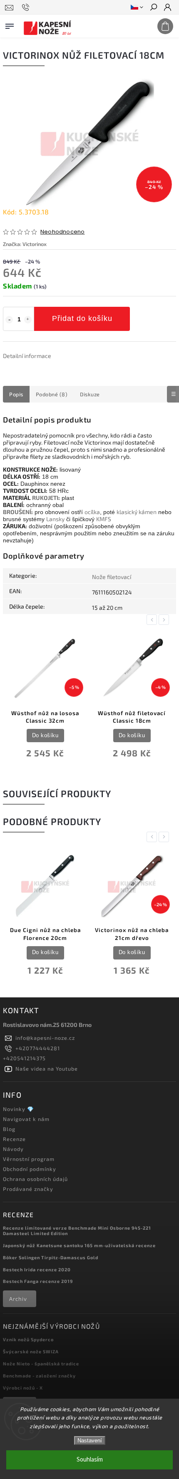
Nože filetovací (111, 576)
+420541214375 (24, 1058)
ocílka (92, 511)
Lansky (55, 518)
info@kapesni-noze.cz (45, 1037)
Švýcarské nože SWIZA (31, 1351)
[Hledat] (153, 8)
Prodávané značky (28, 1189)
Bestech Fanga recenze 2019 (38, 1281)
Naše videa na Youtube (46, 1068)
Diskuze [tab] (90, 394)
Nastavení (89, 1440)
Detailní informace (27, 355)
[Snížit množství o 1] (9, 319)
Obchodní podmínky (29, 1169)
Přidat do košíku (82, 318)
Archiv (18, 1298)
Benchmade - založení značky (39, 1375)
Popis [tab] (16, 394)
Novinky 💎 (18, 1109)
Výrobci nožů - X (23, 1387)
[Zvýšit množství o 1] (28, 319)
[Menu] (9, 24)
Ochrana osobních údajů (35, 1179)
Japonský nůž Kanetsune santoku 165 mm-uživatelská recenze (79, 1245)
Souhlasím (90, 1459)
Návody (13, 1149)
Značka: (25, 244)
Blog (9, 1129)
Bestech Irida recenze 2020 (37, 1269)
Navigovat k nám (26, 1119)
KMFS (103, 518)
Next (165, 619)
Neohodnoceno (62, 232)
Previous (153, 619)
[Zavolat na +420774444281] (27, 7)
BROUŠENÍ (17, 511)
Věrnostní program (29, 1159)
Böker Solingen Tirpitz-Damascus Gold (50, 1257)
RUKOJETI (45, 497)
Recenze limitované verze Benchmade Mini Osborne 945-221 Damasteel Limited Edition (77, 1230)
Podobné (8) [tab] (52, 394)
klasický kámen (137, 511)
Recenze (14, 1139)
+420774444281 (37, 1048)
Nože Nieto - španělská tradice (41, 1363)
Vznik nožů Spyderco (28, 1339)
